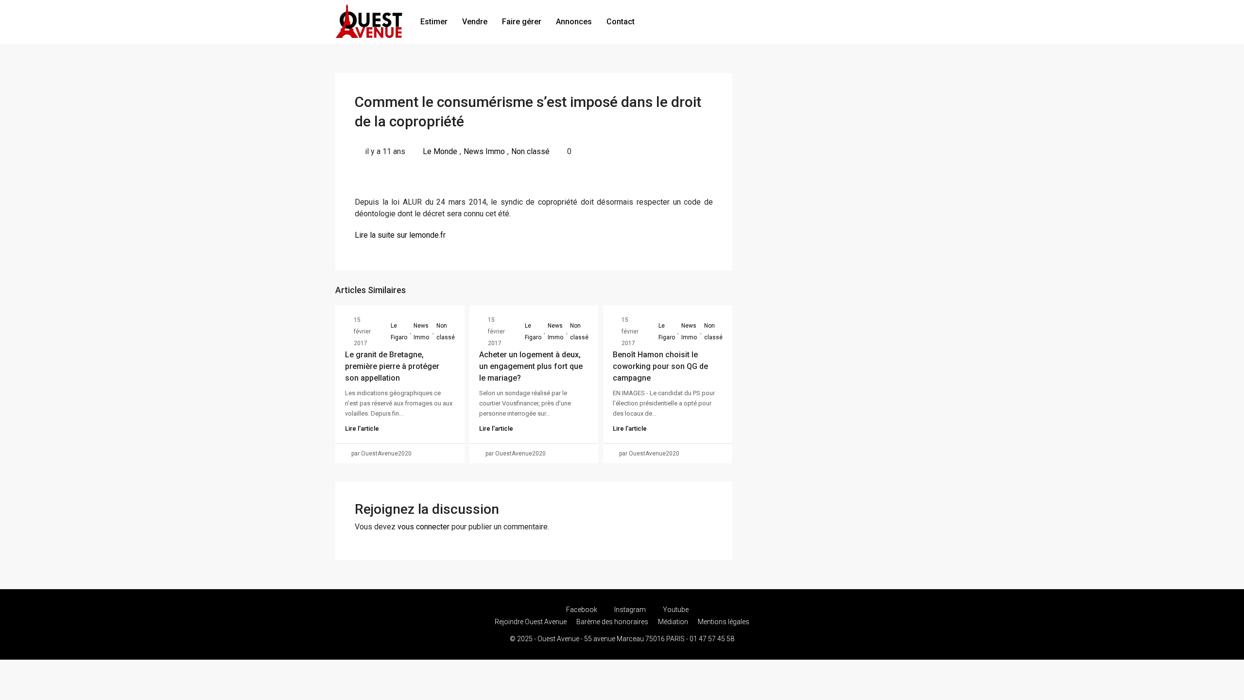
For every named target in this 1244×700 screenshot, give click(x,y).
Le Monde (440, 151)
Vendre (474, 21)
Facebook (582, 609)
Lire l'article (362, 428)
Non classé (530, 151)
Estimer (434, 21)
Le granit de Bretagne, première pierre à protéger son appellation (392, 366)
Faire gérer (521, 21)
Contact (620, 21)
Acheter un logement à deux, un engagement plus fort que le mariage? (531, 366)
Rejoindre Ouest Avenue (531, 622)
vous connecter (423, 526)
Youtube (675, 609)
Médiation (673, 622)
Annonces (574, 21)
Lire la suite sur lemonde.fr (400, 235)
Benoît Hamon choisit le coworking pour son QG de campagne (660, 366)
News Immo (484, 151)
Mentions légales (723, 622)
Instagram (630, 609)
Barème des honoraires (612, 622)
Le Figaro (399, 331)
